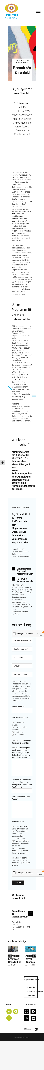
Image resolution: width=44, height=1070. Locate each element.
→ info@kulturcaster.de (20, 610)
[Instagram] (9, 1011)
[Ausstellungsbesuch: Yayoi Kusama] (30, 949)
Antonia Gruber (18, 267)
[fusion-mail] (30, 913)
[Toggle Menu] (38, 11)
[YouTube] (15, 1011)
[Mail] (9, 1018)
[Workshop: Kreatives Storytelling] (13, 949)
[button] (22, 571)
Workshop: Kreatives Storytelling (14, 958)
